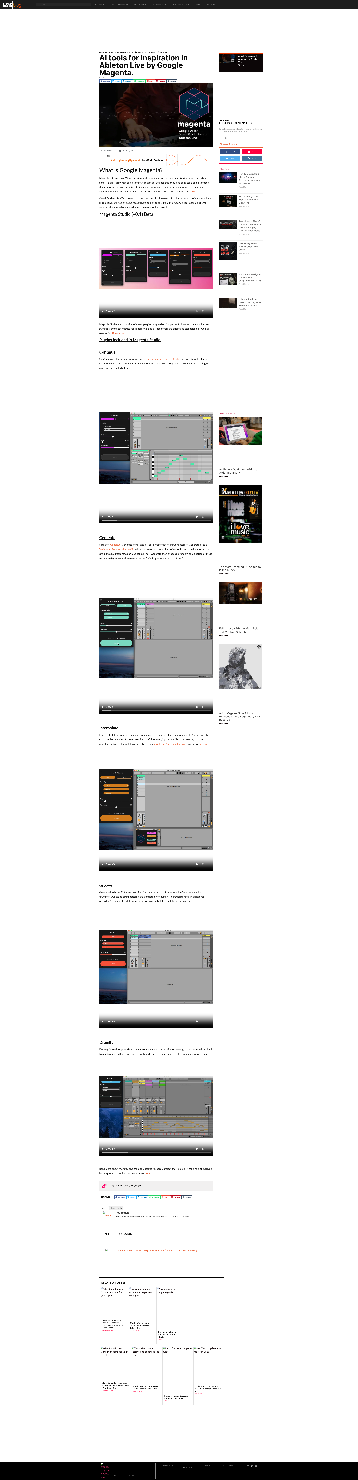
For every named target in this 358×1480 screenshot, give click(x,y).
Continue (115, 545)
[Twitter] (110, 1219)
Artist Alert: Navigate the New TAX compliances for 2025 (250, 277)
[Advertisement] (179, 26)
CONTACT (208, 1465)
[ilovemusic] (108, 1215)
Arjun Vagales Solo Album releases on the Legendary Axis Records (240, 716)
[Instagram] (256, 1466)
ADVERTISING (187, 1468)
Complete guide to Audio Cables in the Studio (249, 246)
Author (105, 1208)
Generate (203, 744)
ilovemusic (122, 1212)
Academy (211, 5)
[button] (105, 81)
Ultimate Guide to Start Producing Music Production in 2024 (250, 302)
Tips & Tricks (141, 5)
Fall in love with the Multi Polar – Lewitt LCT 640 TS (239, 630)
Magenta (139, 1186)
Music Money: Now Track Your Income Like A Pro (248, 199)
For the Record (181, 5)
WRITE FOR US (228, 1465)
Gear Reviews (160, 5)
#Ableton (120, 1186)
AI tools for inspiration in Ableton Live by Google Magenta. (248, 59)
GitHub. (192, 192)
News (198, 5)
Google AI (129, 1186)
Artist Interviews (119, 5)
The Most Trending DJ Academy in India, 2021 (240, 568)
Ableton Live (118, 333)
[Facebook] (106, 1219)
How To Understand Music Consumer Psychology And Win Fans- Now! (115, 1385)
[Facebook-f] (248, 1466)
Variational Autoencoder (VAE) (116, 549)
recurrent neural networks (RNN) (161, 359)
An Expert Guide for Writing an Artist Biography (239, 471)
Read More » (244, 187)
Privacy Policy (167, 1465)
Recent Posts (116, 1208)
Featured (99, 5)
